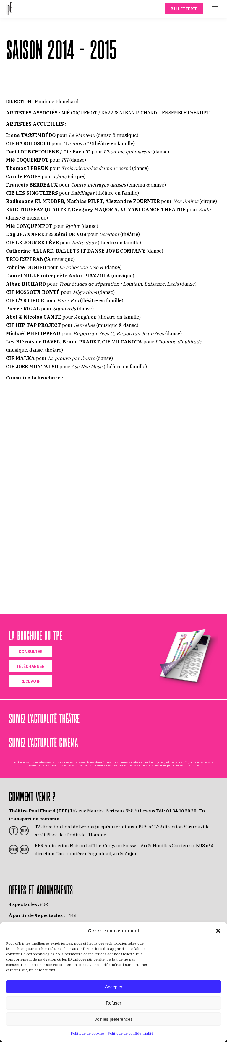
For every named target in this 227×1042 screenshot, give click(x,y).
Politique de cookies (88, 1033)
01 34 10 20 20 (181, 811)
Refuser (113, 1002)
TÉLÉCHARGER (30, 666)
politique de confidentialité (183, 765)
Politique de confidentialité (130, 1033)
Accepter (113, 986)
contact (118, 765)
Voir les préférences (113, 1019)
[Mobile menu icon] (215, 9)
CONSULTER (31, 651)
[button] (218, 931)
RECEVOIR (30, 681)
